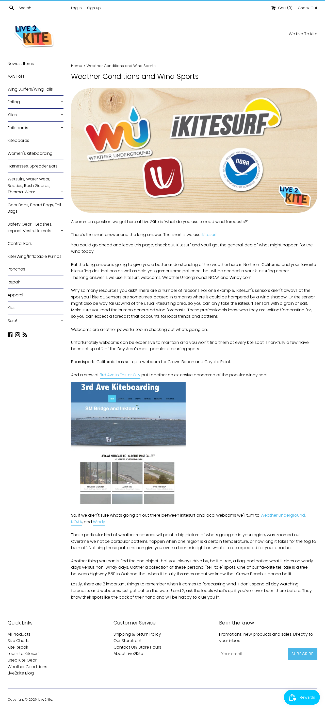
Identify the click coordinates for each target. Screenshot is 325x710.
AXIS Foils (16, 76)
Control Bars (35, 243)
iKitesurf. (210, 235)
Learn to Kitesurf (23, 653)
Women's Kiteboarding (30, 153)
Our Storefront (127, 641)
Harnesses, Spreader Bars (35, 166)
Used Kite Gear (22, 660)
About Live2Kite (128, 653)
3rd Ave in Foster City (120, 375)
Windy (99, 522)
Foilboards (35, 128)
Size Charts (18, 641)
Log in (76, 7)
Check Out (307, 7)
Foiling (35, 102)
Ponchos (16, 269)
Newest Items (21, 63)
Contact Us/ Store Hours (137, 647)
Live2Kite (45, 699)
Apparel (15, 295)
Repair (14, 282)
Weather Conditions (27, 667)
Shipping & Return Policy (137, 634)
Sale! (35, 321)
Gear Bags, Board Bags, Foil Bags (35, 208)
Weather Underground (283, 515)
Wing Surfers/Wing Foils (35, 89)
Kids (11, 308)
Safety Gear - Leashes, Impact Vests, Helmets (35, 227)
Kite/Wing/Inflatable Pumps (34, 256)
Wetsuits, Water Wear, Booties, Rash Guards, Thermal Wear (35, 185)
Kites (35, 115)
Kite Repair (18, 647)
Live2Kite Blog (21, 673)
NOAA (76, 522)
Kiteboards (35, 140)
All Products (19, 634)
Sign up (94, 7)
